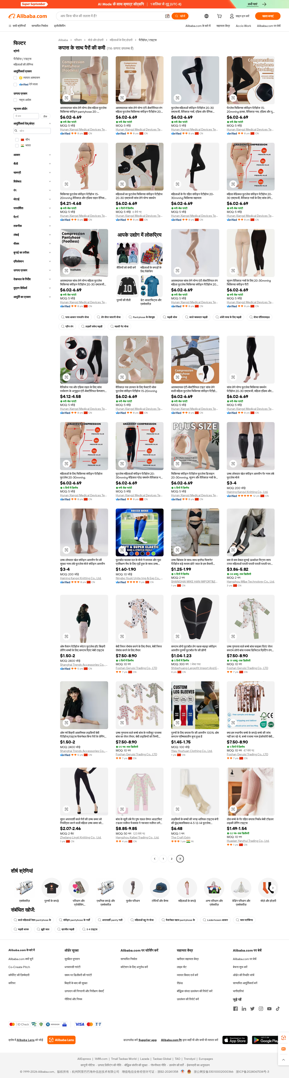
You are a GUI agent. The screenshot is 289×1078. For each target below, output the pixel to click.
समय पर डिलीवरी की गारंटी (78, 975)
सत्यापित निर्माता (129, 959)
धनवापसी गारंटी (72, 967)
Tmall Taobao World (123, 1058)
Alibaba (63, 40)
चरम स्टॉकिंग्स (246, 920)
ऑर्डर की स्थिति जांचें (243, 975)
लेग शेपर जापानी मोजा (111, 317)
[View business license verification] (183, 1072)
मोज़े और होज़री (95, 40)
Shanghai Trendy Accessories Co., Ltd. (84, 664)
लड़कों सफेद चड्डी (93, 326)
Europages (206, 1058)
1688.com (101, 1058)
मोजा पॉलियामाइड (262, 317)
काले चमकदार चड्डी (198, 317)
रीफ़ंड (180, 983)
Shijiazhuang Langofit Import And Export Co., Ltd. (195, 668)
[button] (167, 16)
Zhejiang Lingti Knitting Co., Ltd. (80, 837)
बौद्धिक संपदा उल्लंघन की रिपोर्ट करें (194, 991)
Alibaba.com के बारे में (21, 950)
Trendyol (189, 1058)
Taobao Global (162, 1058)
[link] (283, 1037)
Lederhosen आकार (217, 920)
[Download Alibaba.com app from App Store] (235, 1040)
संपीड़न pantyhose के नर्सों (76, 920)
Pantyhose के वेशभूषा (144, 317)
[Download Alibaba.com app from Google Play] (266, 1040)
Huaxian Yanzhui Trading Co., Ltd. (248, 840)
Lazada (144, 1058)
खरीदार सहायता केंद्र (188, 959)
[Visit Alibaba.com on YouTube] (269, 1008)
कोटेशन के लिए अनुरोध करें (134, 967)
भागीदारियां (238, 991)
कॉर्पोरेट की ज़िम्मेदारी (18, 975)
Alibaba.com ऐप (171, 1040)
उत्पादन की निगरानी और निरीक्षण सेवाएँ (84, 991)
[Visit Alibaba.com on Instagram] (260, 1008)
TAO (177, 1058)
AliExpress (84, 1058)
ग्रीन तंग (69, 326)
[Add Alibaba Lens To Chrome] (61, 1040)
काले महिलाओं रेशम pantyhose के (34, 920)
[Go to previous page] (154, 859)
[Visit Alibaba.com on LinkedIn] (243, 1008)
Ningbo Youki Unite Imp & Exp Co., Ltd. (140, 578)
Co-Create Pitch (19, 967)
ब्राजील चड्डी (68, 929)
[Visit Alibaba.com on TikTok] (277, 1008)
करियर (11, 983)
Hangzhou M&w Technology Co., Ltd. (251, 581)
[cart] (220, 16)
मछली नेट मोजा (121, 326)
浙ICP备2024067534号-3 (252, 1071)
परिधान (78, 40)
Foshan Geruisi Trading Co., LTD (136, 668)
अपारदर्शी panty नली (112, 920)
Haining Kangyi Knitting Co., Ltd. (247, 492)
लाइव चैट (182, 967)
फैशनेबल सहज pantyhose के (180, 920)
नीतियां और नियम (73, 999)
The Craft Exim (180, 837)
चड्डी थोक (172, 317)
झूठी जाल (45, 929)
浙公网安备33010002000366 (213, 1071)
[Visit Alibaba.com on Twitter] (252, 1008)
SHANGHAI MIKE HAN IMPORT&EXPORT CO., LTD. (195, 581)
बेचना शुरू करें (240, 967)
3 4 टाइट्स (92, 929)
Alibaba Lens (25, 1040)
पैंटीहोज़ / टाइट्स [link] (148, 40)
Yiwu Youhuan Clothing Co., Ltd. (191, 751)
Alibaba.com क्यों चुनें (20, 959)
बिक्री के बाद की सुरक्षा (76, 983)
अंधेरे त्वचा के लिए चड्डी (230, 317)
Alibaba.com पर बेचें (244, 959)
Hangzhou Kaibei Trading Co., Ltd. (137, 837)
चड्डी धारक (23, 929)
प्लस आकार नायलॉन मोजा (77, 317)
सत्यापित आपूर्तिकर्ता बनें (245, 983)
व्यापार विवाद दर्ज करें (187, 975)
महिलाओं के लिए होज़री (121, 40)
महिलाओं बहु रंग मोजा (144, 920)
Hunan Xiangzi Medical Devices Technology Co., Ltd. (84, 129)
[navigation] (32, 450)
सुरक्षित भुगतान (72, 959)
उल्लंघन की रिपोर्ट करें (188, 999)
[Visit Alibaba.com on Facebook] (235, 1008)
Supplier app (148, 1040)
